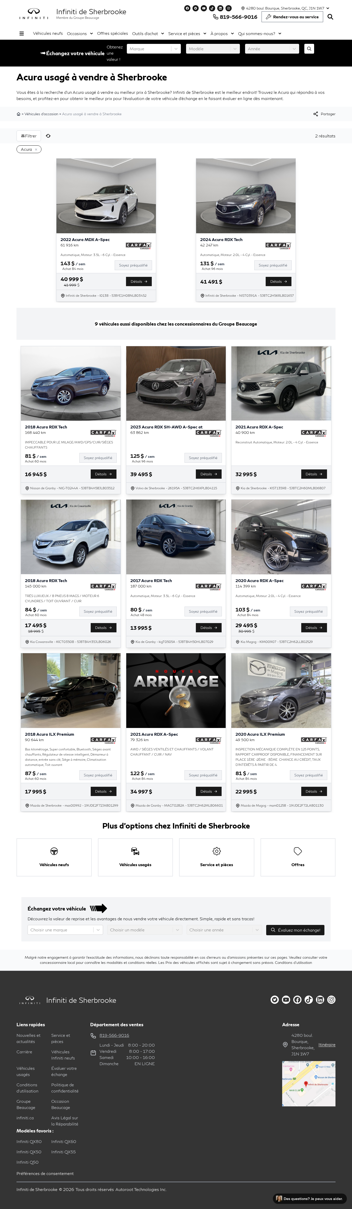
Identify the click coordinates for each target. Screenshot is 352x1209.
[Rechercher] (330, 17)
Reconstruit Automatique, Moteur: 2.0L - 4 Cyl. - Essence (277, 442)
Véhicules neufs (48, 33)
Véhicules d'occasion (41, 114)
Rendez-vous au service (296, 16)
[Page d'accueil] (19, 114)
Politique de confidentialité (65, 1087)
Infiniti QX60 (63, 1141)
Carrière (24, 1051)
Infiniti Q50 (27, 1162)
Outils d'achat (145, 33)
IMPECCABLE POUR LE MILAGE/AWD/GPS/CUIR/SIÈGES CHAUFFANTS (69, 444)
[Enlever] (35, 150)
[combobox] (130, 49)
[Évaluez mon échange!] (309, 49)
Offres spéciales (112, 33)
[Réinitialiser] (48, 135)
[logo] (34, 13)
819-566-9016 (238, 17)
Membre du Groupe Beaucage (77, 18)
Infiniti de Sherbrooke (91, 11)
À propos (219, 33)
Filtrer (31, 135)
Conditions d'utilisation (293, 962)
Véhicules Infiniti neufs (63, 1054)
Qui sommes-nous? (256, 33)
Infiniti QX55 (63, 1151)
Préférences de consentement (45, 1173)
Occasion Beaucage (60, 1104)
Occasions (77, 33)
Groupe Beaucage (25, 1104)
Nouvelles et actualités (28, 1038)
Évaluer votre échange (64, 1071)
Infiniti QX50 (28, 1151)
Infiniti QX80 (29, 1141)
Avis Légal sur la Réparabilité (64, 1120)
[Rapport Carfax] (139, 246)
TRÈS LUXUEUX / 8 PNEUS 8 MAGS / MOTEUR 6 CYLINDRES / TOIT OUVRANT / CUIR (62, 598)
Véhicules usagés (25, 1071)
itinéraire (327, 1044)
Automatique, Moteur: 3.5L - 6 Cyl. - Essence (93, 255)
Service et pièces (184, 33)
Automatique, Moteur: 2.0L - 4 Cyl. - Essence (232, 255)
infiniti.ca (25, 1117)
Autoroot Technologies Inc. (141, 1189)
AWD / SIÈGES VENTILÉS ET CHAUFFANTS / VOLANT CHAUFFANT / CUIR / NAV (172, 751)
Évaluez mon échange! (299, 930)
